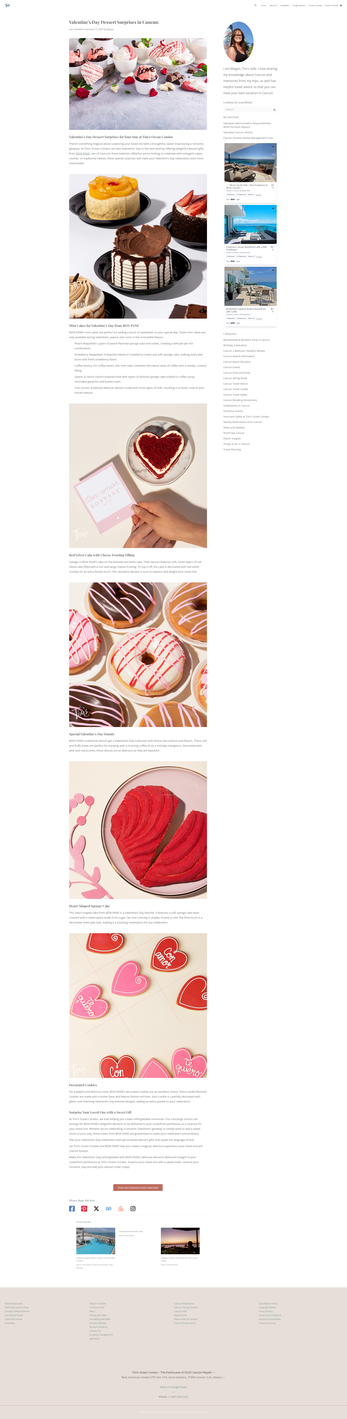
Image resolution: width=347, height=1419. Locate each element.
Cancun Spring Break (235, 378)
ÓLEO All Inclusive (14, 1303)
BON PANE (83, 153)
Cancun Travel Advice (83, 1265)
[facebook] (72, 1208)
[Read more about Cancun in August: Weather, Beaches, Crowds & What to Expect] (95, 1240)
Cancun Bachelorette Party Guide (131, 1231)
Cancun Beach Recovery (237, 361)
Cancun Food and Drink (169, 1265)
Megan (110, 29)
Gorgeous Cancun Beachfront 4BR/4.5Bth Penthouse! (246, 248)
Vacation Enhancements (17, 1311)
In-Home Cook (96, 1307)
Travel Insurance (267, 1323)
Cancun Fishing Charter (186, 1307)
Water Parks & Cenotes (186, 1319)
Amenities (10, 1323)
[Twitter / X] (96, 1208)
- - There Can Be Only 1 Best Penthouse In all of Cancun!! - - (247, 186)
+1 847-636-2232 (178, 1397)
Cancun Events (231, 367)
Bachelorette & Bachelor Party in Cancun (246, 339)
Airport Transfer (97, 1303)
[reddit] (121, 1208)
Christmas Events (233, 411)
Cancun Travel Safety (235, 394)
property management (101, 1334)
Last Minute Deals (14, 1315)
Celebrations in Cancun (236, 405)
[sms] (133, 1208)
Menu (92, 1311)
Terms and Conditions (270, 1315)
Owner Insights (232, 438)
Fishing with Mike (98, 1315)
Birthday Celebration (235, 345)
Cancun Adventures (184, 1303)
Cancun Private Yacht (185, 1323)
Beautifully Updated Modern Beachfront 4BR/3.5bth (246, 310)
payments (94, 1338)
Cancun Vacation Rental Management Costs (248, 137)
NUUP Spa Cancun (233, 433)
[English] (341, 5)
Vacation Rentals (98, 1323)
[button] (255, 5)
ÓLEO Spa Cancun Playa (17, 1307)
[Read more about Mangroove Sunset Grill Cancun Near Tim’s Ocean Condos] (180, 1240)
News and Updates (234, 427)
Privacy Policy (266, 1311)
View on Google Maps (173, 1387)
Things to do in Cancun (236, 443)
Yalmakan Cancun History (238, 132)
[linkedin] (108, 1208)
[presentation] (250, 162)
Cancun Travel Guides (99, 1265)
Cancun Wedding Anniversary (240, 400)
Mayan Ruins (180, 1315)
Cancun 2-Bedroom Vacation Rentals (244, 350)
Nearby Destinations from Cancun (242, 422)
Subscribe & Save (13, 1319)
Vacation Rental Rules (270, 1319)
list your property (98, 1326)
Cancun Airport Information (239, 356)
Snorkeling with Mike (99, 1319)
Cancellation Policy (268, 1303)
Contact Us (95, 1330)
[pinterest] (84, 1208)
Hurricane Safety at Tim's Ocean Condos (246, 416)
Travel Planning (232, 449)
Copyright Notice (267, 1307)
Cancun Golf (180, 1311)
